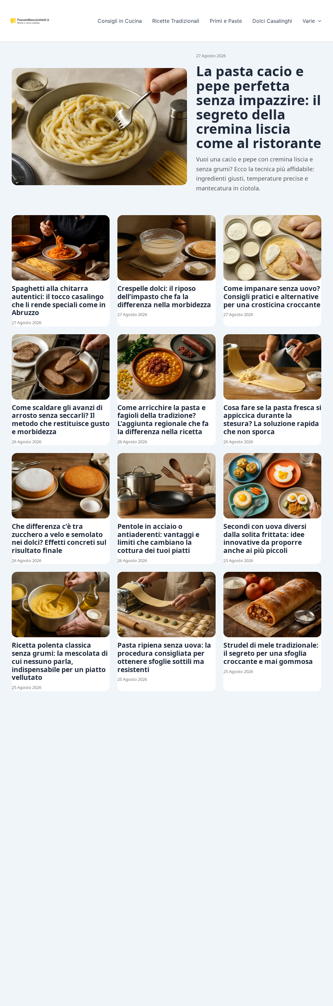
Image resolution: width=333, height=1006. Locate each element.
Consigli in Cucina (120, 21)
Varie (308, 21)
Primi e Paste (226, 21)
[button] (318, 21)
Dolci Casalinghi (272, 21)
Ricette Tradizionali (175, 21)
